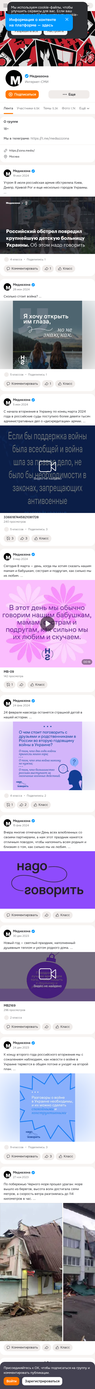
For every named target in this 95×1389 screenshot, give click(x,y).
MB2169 (10, 1005)
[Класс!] (6, 259)
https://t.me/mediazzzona (50, 138)
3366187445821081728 (21, 517)
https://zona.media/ (22, 150)
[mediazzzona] (7, 173)
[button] (22, 94)
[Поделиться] (21, 684)
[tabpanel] (47, 760)
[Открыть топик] (47, 187)
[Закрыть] (67, 20)
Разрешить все (26, 31)
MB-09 (9, 672)
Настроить (55, 31)
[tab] (8, 108)
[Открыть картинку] (31, 1272)
